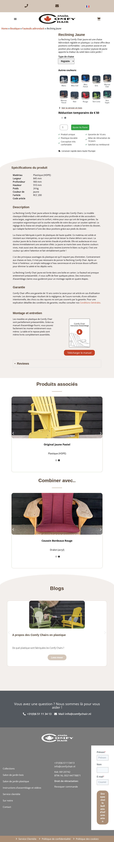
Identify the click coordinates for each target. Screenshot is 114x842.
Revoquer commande (66, 786)
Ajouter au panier (80, 127)
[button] (13, 433)
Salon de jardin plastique (16, 781)
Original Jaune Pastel (57, 444)
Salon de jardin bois (13, 775)
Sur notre (8, 800)
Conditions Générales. (90, 302)
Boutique (15, 28)
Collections (9, 768)
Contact (7, 806)
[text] (67, 783)
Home (4, 28)
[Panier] (99, 18)
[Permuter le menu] (15, 19)
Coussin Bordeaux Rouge (57, 540)
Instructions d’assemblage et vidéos (22, 787)
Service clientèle (11, 794)
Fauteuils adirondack (33, 28)
